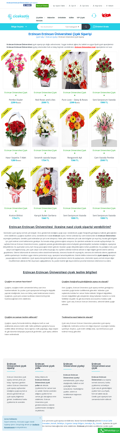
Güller (71, 17)
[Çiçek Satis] (19, 17)
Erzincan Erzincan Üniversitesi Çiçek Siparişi (60, 34)
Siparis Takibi (60, 6)
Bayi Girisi (98, 6)
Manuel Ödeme (42, 6)
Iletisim (111, 6)
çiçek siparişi (22, 3)
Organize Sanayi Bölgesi (74, 423)
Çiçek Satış (40, 37)
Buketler (51, 17)
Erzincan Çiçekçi (52, 37)
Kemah (54, 423)
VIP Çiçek (81, 17)
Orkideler (62, 17)
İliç (94, 423)
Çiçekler (39, 17)
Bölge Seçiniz (17, 26)
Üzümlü (99, 423)
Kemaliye (89, 423)
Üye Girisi (85, 6)
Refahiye (61, 423)
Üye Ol (73, 6)
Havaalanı (46, 423)
